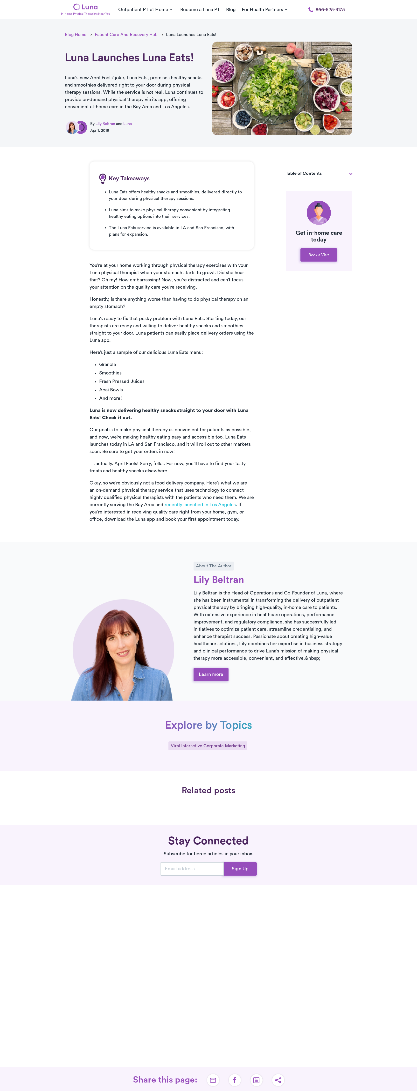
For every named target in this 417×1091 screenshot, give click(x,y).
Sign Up (240, 868)
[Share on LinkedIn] (256, 1080)
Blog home (75, 34)
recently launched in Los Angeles (200, 504)
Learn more (211, 674)
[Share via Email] (213, 1080)
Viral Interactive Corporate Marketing (208, 746)
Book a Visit (319, 255)
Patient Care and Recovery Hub (126, 34)
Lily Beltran (105, 124)
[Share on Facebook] (235, 1080)
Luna (127, 124)
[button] (278, 1080)
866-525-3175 (330, 9)
